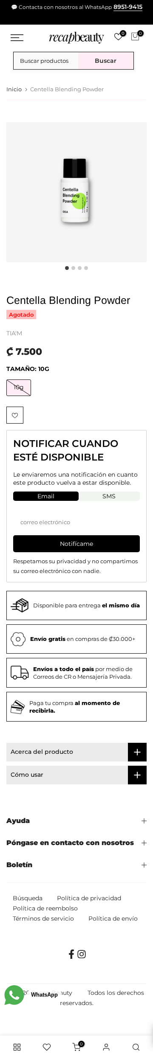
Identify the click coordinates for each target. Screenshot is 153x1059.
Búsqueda (27, 898)
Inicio (14, 89)
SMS (109, 496)
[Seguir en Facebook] (71, 956)
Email (45, 496)
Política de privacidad (89, 898)
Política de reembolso (45, 908)
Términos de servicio (43, 918)
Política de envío (113, 918)
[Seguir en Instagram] (81, 956)
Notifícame (76, 544)
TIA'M (14, 333)
